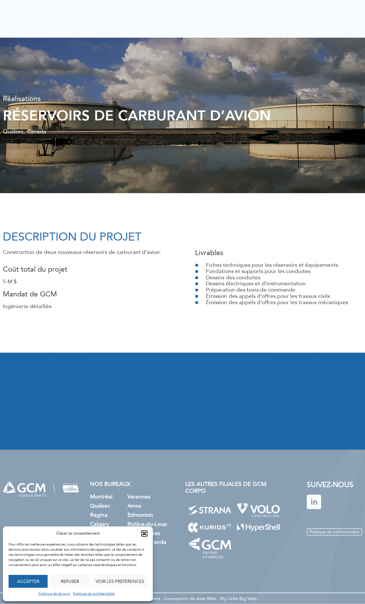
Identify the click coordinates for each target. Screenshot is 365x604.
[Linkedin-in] (314, 502)
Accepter (28, 581)
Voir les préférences (120, 581)
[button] (144, 533)
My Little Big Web (238, 598)
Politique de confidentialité (94, 594)
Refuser (70, 581)
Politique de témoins (54, 594)
